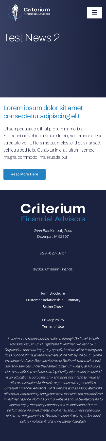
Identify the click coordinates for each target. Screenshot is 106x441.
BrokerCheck (53, 306)
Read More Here (24, 174)
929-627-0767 (53, 253)
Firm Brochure (53, 293)
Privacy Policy (53, 319)
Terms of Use (53, 326)
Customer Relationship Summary (53, 300)
